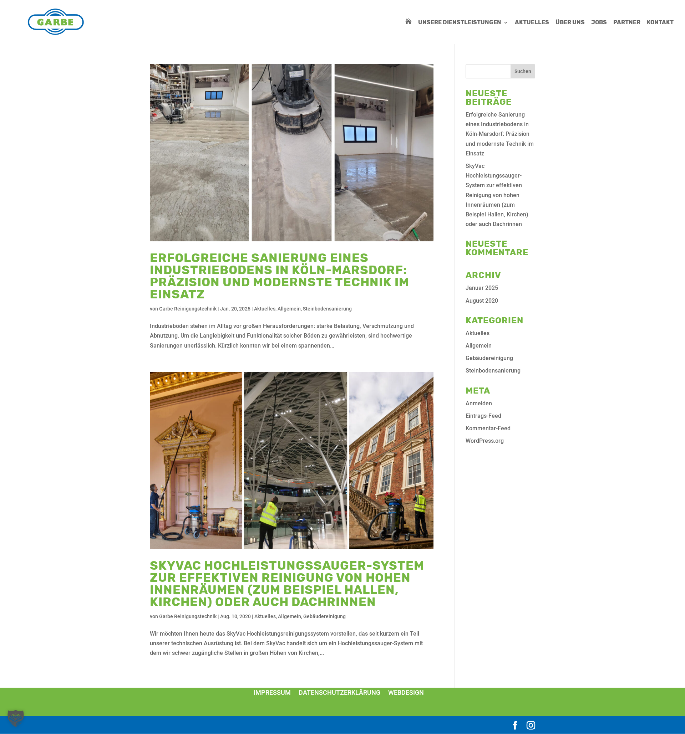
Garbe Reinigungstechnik (188, 309)
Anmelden (479, 403)
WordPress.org (485, 440)
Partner (626, 23)
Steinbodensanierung (327, 309)
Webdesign (406, 692)
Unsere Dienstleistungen (459, 23)
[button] (15, 718)
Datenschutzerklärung (339, 692)
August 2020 (482, 300)
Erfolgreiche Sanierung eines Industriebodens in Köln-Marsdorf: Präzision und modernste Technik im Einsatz (279, 276)
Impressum (272, 692)
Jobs (599, 23)
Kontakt (660, 23)
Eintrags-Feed (483, 415)
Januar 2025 (482, 287)
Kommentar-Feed (488, 428)
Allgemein (289, 309)
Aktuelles (532, 23)
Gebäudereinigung (324, 616)
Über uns (570, 23)
